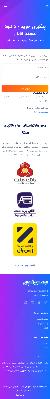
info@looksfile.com (37, 291)
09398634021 (40, 295)
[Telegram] (45, 303)
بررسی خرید (25, 88)
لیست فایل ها (42, 323)
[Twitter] (39, 303)
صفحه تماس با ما (41, 112)
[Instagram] (32, 303)
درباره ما (45, 343)
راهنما (46, 328)
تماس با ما (44, 347)
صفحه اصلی (39, 40)
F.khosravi (29, 395)
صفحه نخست (42, 319)
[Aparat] (25, 303)
